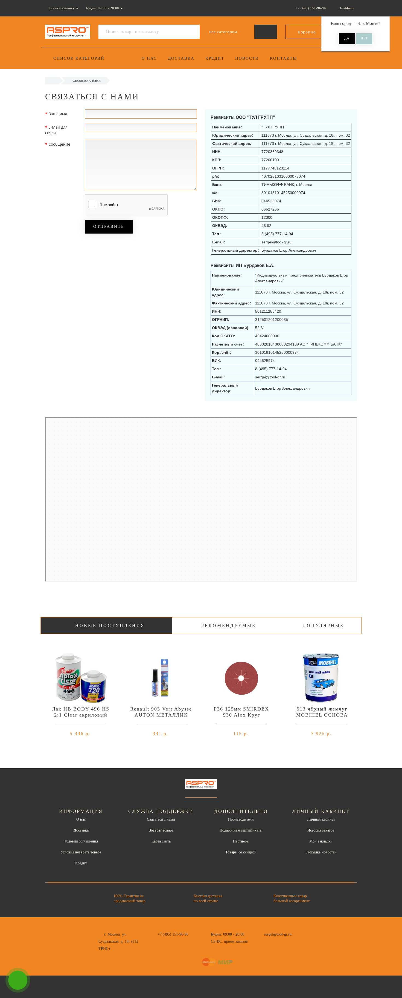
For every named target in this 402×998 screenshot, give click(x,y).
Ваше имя (57, 113)
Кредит (214, 58)
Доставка (181, 58)
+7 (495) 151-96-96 (173, 934)
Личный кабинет (321, 819)
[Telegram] (270, 941)
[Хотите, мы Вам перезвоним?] (17, 980)
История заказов (320, 830)
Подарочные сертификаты (241, 830)
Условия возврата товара (81, 852)
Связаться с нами (161, 819)
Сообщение (59, 144)
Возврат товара (160, 830)
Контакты (283, 58)
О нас (149, 58)
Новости (247, 58)
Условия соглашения (81, 841)
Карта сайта (161, 841)
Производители (241, 819)
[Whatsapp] (261, 941)
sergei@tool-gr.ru (278, 934)
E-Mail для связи (56, 130)
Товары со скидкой (241, 852)
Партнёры (241, 841)
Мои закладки (321, 841)
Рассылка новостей (321, 852)
